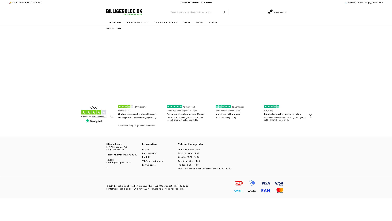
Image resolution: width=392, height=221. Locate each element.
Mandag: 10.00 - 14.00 (189, 149)
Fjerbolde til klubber (166, 22)
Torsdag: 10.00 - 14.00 (189, 161)
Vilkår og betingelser (153, 161)
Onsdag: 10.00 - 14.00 (189, 157)
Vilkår (186, 22)
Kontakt (214, 22)
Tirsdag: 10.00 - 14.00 (188, 153)
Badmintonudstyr (137, 22)
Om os (199, 22)
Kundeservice (149, 153)
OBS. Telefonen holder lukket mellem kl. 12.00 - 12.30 (204, 168)
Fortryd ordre (149, 164)
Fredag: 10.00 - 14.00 (188, 164)
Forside (109, 28)
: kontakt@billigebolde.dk (119, 161)
